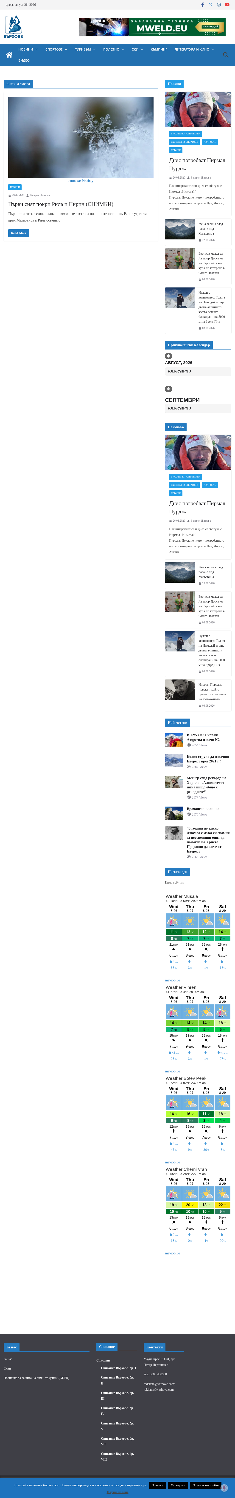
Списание (103, 1360)
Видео (24, 60)
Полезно (111, 49)
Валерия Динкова (40, 195)
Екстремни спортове (184, 142)
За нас (8, 1359)
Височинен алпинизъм (185, 133)
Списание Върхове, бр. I (118, 1368)
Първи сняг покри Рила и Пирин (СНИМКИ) (60, 204)
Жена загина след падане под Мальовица (211, 228)
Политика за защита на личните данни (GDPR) (36, 1378)
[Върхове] (9, 54)
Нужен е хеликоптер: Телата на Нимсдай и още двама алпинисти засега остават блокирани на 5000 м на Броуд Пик (212, 307)
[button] (35, 49)
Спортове (54, 49)
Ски (135, 49)
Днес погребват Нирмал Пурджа (197, 164)
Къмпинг (159, 49)
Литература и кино (192, 49)
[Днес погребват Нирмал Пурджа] (198, 109)
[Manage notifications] (224, 1488)
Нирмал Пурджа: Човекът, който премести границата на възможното (212, 692)
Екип (7, 1368)
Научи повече (118, 1492)
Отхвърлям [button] (178, 1485)
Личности (210, 142)
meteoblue (172, 980)
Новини (25, 49)
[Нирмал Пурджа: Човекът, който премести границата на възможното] (180, 695)
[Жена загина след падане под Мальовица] (180, 232)
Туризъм (83, 49)
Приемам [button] (157, 1485)
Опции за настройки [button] (206, 1485)
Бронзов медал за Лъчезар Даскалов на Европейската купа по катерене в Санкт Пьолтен (212, 263)
